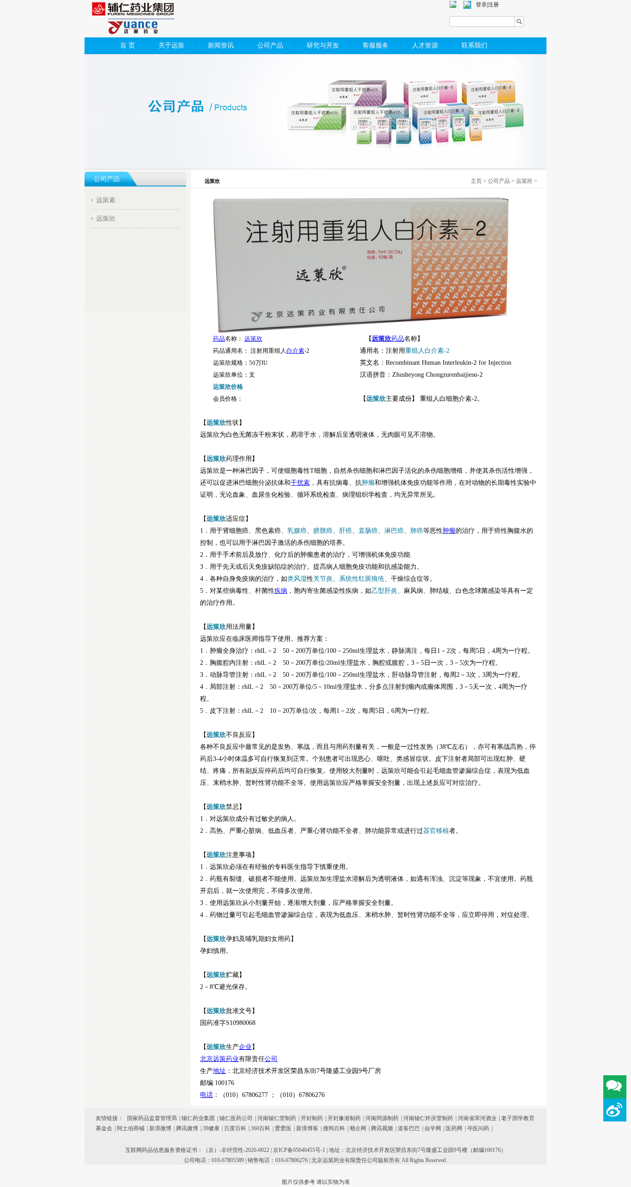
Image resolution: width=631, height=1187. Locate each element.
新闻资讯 (221, 45)
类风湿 (297, 578)
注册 (493, 4)
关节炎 (323, 578)
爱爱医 (283, 1128)
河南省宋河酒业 (477, 1118)
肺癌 (416, 530)
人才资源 (425, 45)
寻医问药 (478, 1128)
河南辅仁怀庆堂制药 (428, 1118)
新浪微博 (160, 1128)
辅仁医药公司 (236, 1118)
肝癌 (345, 530)
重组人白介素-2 (427, 350)
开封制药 (312, 1118)
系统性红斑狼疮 (361, 578)
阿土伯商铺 (131, 1128)
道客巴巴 (409, 1128)
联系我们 (474, 45)
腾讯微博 (187, 1128)
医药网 (454, 1128)
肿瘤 (368, 482)
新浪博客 (307, 1128)
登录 (481, 4)
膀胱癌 (323, 530)
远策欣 (105, 218)
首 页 (127, 45)
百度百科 (235, 1128)
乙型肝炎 (384, 590)
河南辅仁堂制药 (276, 1118)
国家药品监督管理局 (152, 1118)
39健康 (211, 1128)
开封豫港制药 (344, 1118)
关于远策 (171, 45)
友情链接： (109, 1118)
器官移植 (436, 830)
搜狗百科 (334, 1128)
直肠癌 (368, 530)
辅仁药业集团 (198, 1118)
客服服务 (375, 45)
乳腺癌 (297, 530)
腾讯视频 (382, 1128)
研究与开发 (323, 45)
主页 (476, 181)
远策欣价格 (228, 386)
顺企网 (358, 1128)
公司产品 (270, 45)
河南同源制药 (382, 1118)
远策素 (105, 200)
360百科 (260, 1128)
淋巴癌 (394, 530)
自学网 (433, 1128)
